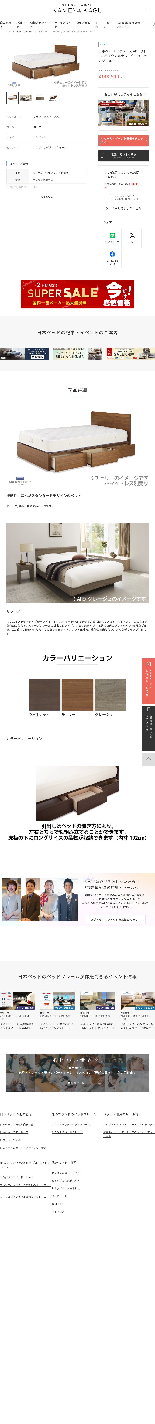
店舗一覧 (20, 24)
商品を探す (5, 24)
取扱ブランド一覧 (40, 24)
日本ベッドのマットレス (14, 1132)
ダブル (50, 147)
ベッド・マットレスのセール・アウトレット (129, 1124)
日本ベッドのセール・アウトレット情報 (23, 1147)
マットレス (58, 1211)
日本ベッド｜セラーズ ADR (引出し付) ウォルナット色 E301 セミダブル (68, 31)
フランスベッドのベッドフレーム (71, 1124)
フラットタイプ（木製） (47, 117)
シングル (38, 147)
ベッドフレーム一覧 (24, 31)
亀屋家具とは (83, 24)
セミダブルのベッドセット (67, 1173)
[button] (12, 98)
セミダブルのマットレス (66, 1188)
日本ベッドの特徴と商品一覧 (16, 1124)
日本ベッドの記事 (10, 1140)
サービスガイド (63, 24)
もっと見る (46, 197)
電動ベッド (58, 1204)
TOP (8, 31)
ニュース (108, 24)
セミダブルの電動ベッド (66, 1180)
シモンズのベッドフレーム (67, 1132)
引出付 (37, 127)
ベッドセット (59, 1196)
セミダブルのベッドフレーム (16, 1177)
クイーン (62, 147)
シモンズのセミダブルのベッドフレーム (23, 1197)
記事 (96, 24)
